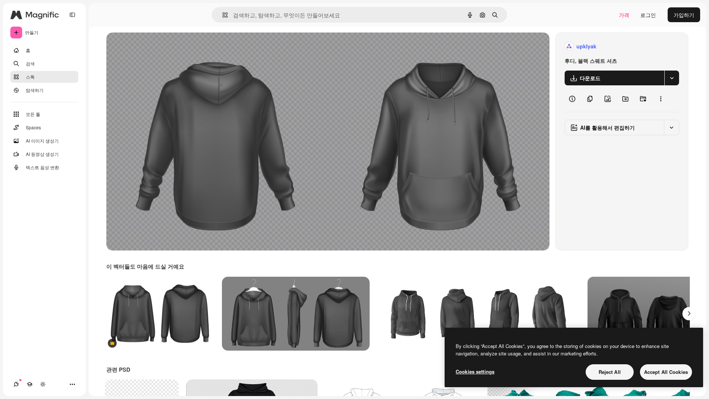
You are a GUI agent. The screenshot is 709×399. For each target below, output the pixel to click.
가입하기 (684, 14)
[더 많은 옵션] (660, 98)
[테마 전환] (43, 384)
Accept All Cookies (666, 371)
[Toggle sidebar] (72, 15)
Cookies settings (475, 371)
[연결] (16, 384)
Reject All (610, 371)
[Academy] (29, 384)
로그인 (648, 14)
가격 (624, 14)
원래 (148, 46)
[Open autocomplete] (222, 15)
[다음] (689, 314)
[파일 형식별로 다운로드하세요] (671, 78)
